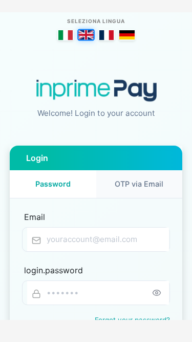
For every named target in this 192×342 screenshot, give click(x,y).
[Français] (106, 35)
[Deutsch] (127, 35)
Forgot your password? (132, 320)
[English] (86, 35)
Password (53, 183)
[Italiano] (65, 35)
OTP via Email (139, 183)
